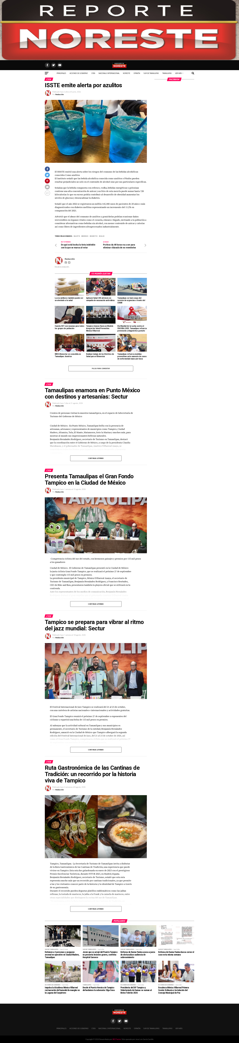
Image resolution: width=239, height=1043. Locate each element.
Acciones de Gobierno (79, 73)
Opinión (137, 73)
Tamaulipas (167, 73)
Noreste (126, 73)
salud (102, 236)
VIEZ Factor (116, 1039)
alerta (77, 236)
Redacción (59, 94)
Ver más (178, 73)
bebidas (85, 236)
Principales (61, 73)
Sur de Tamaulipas (151, 73)
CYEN (93, 73)
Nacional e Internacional (109, 73)
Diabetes (94, 236)
